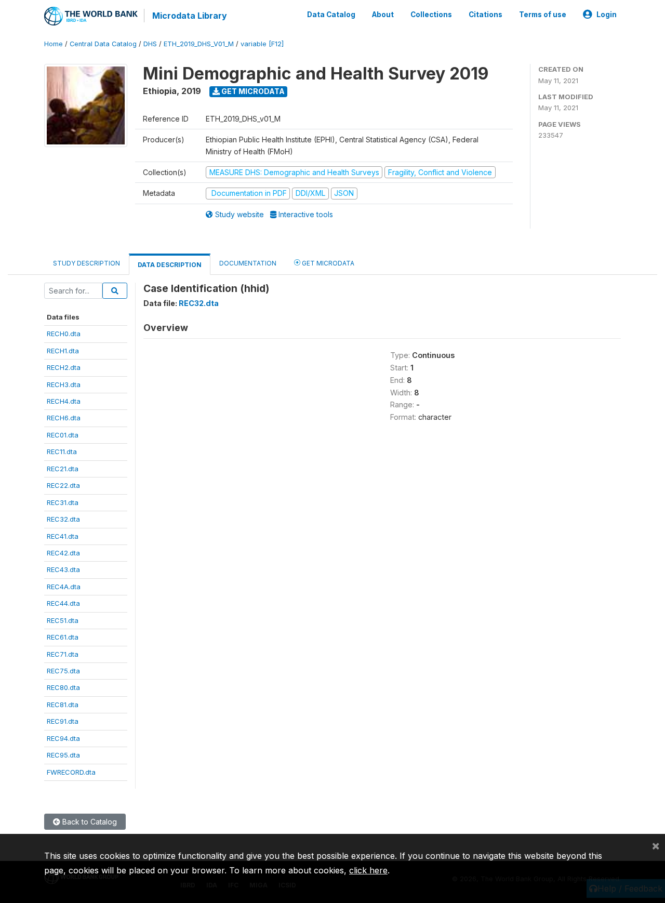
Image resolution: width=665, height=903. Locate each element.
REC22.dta (63, 485)
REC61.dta (62, 637)
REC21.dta (62, 468)
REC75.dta (63, 671)
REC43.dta (63, 569)
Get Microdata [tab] (327, 263)
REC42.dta (63, 553)
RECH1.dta (63, 351)
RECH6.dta (64, 418)
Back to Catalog (88, 821)
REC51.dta (62, 620)
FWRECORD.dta (71, 772)
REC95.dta (63, 755)
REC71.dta (62, 654)
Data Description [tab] (170, 265)
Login (606, 14)
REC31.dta (62, 502)
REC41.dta (62, 536)
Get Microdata (252, 91)
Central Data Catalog (103, 44)
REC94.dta (63, 738)
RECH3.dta (64, 384)
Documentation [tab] (247, 263)
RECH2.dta (64, 367)
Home (53, 44)
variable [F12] (262, 44)
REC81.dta (62, 704)
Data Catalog (331, 14)
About (383, 14)
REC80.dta (63, 687)
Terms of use (542, 14)
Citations (485, 14)
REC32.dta (63, 519)
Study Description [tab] (86, 263)
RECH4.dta (64, 401)
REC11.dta (62, 451)
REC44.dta (63, 603)
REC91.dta (62, 721)
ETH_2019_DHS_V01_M (199, 44)
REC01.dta (62, 435)
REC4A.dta (64, 586)
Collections (431, 14)
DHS (150, 44)
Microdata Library (189, 15)
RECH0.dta (64, 333)
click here (368, 870)
